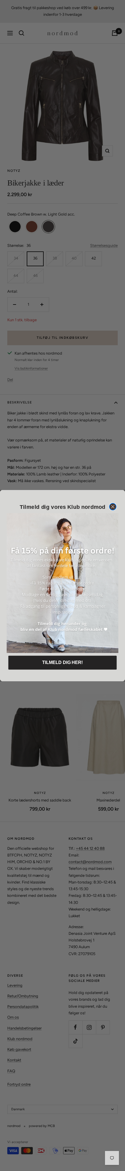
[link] (62, 583)
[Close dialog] (113, 506)
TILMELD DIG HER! (62, 662)
